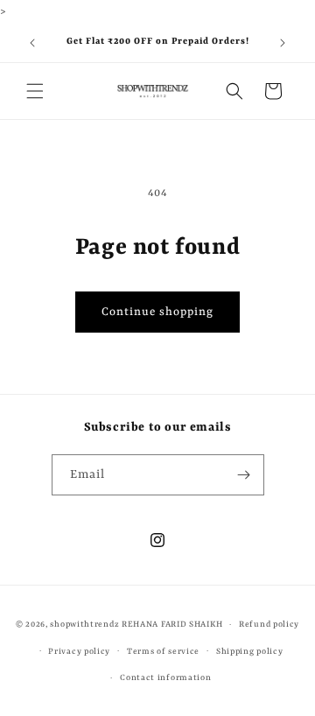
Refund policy (269, 624)
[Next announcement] (282, 43)
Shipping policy (250, 651)
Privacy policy (79, 651)
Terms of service (163, 651)
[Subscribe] (244, 474)
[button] (35, 91)
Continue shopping (158, 312)
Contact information (165, 678)
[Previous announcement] (32, 43)
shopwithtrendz (84, 624)
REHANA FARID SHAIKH (172, 624)
